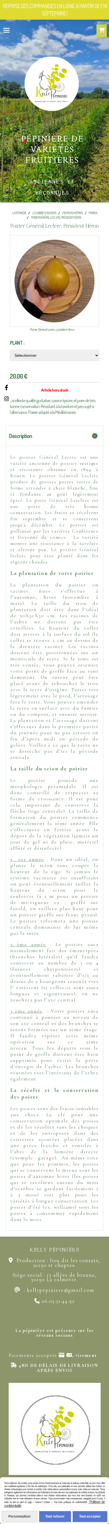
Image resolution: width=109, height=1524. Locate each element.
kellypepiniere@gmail (54, 1290)
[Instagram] (6, 399)
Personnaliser (19, 1516)
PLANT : (17, 343)
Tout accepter (90, 1516)
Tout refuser (55, 1516)
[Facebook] (6, 387)
